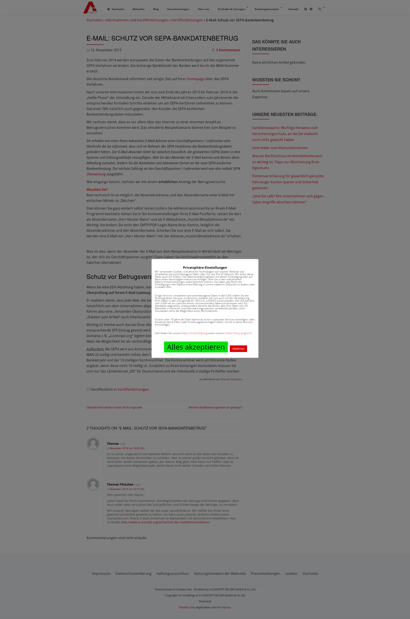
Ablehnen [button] (238, 349)
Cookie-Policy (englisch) (238, 333)
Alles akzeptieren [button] (196, 347)
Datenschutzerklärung (194, 333)
